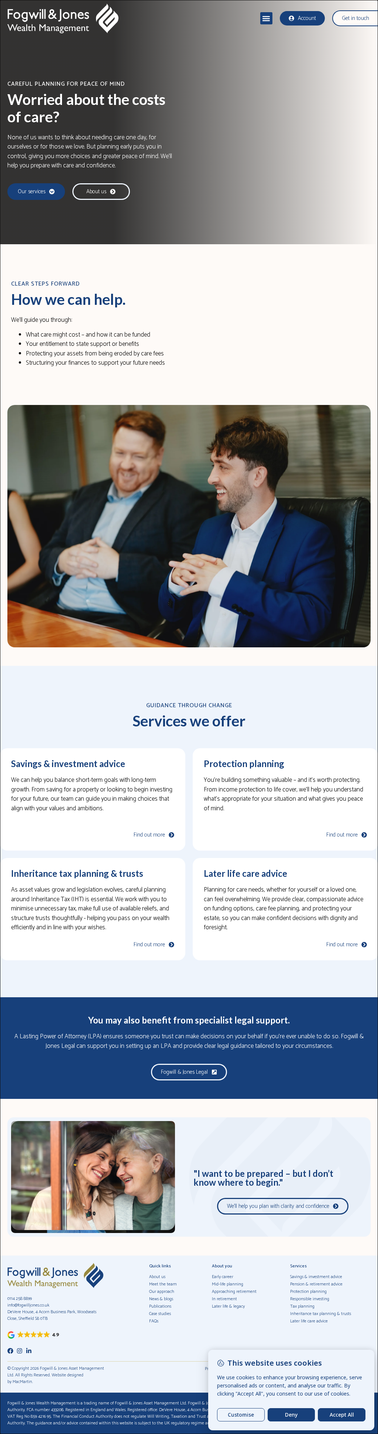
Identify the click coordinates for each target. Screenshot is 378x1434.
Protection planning (244, 763)
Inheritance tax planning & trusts (77, 873)
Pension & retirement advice (316, 1284)
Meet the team (163, 1284)
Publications (160, 1306)
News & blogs (161, 1298)
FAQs (153, 1321)
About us (157, 1276)
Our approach (161, 1291)
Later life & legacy (228, 1306)
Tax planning (302, 1306)
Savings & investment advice (68, 763)
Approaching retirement (234, 1291)
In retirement (224, 1298)
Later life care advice (245, 873)
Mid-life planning (227, 1284)
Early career (222, 1276)
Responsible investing (309, 1298)
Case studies (160, 1313)
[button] (266, 18)
